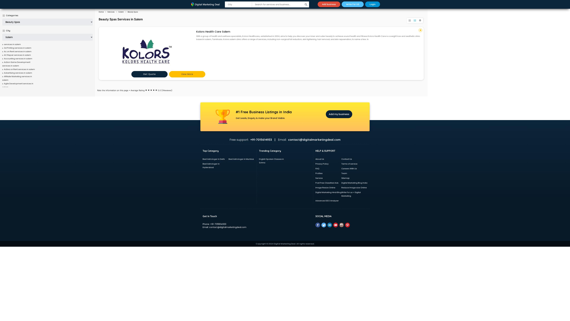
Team (344, 173)
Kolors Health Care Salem (213, 31)
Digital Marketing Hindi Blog (328, 192)
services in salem (12, 44)
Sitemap (345, 178)
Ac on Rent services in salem (17, 51)
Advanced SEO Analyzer (327, 200)
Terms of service (349, 163)
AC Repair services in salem (17, 55)
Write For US (352, 4)
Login (373, 4)
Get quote (149, 74)
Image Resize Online (325, 187)
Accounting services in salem (18, 58)
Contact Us (346, 159)
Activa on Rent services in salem (19, 69)
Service (319, 178)
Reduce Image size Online (354, 187)
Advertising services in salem (18, 72)
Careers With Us (349, 168)
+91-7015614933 (218, 224)
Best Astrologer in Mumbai (241, 159)
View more (187, 74)
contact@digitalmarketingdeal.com (227, 227)
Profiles (319, 173)
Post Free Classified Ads (326, 182)
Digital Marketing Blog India (354, 182)
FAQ (317, 168)
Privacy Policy (321, 163)
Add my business (339, 114)
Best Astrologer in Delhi (214, 159)
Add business (329, 4)
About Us (319, 159)
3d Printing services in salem (17, 48)
